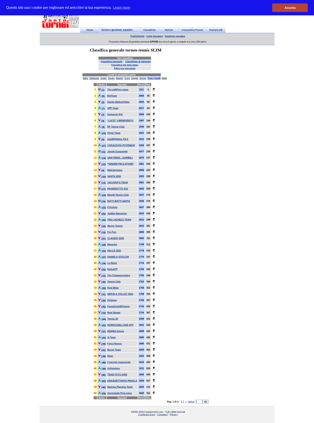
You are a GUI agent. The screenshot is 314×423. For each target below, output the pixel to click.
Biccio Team (114, 349)
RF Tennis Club (116, 126)
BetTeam (112, 95)
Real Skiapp (113, 312)
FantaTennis (137, 36)
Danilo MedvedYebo (118, 102)
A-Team (111, 337)
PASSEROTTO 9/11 (117, 188)
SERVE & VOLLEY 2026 (120, 294)
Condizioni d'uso (146, 414)
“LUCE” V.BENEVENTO (120, 120)
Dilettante (94, 78)
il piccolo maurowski (119, 362)
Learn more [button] (121, 7)
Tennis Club (114, 281)
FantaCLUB (215, 30)
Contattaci (162, 414)
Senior (111, 78)
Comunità (187, 30)
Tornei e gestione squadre (117, 30)
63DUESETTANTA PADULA (122, 380)
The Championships (118, 275)
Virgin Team (113, 133)
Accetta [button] (290, 7)
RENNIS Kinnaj (115, 331)
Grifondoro (113, 368)
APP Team (113, 108)
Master (119, 78)
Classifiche (149, 30)
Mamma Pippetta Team (120, 387)
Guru (127, 78)
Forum (199, 30)
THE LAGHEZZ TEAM (119, 219)
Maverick (112, 244)
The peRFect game (117, 89)
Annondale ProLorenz (119, 393)
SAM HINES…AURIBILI (120, 157)
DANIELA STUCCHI (118, 257)
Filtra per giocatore (124, 68)
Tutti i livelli (154, 78)
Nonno (142, 78)
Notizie (169, 30)
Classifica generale (111, 61)
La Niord (112, 263)
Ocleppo (112, 300)
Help (164, 78)
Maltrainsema (114, 170)
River (110, 356)
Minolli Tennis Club (118, 195)
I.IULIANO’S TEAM (117, 182)
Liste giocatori (155, 36)
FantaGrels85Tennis (118, 306)
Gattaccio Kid (115, 114)
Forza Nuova (114, 343)
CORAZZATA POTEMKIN (121, 145)
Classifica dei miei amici (124, 65)
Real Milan (113, 287)
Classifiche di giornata (138, 61)
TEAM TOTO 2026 (117, 374)
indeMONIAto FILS (117, 139)
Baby (85, 78)
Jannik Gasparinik (117, 151)
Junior (103, 78)
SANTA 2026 (114, 176)
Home (90, 30)
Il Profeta (112, 207)
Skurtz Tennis (115, 226)
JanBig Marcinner (117, 213)
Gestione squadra (175, 36)
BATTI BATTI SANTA (118, 201)
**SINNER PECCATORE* (120, 164)
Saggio (134, 78)
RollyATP (112, 269)
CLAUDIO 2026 (115, 238)
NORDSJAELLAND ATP (120, 325)
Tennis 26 (112, 318)
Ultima (191, 401)
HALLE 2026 (114, 250)
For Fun (111, 232)
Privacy (174, 414)
